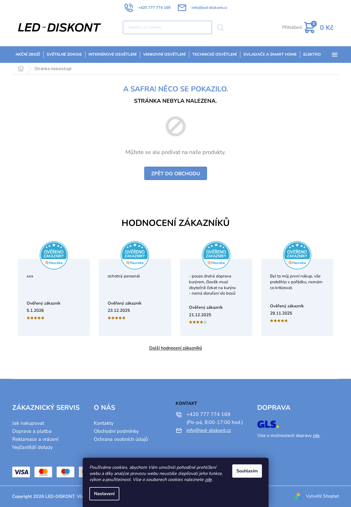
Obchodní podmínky (116, 431)
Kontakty (103, 423)
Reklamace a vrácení (35, 439)
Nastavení (104, 494)
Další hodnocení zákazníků (175, 348)
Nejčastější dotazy (32, 447)
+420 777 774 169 (208, 414)
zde (208, 480)
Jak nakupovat (28, 423)
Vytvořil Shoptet (322, 496)
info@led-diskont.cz (208, 430)
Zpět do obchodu (175, 173)
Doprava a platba (32, 431)
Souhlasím (247, 471)
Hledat (220, 27)
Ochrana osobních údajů (121, 439)
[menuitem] (27, 54)
